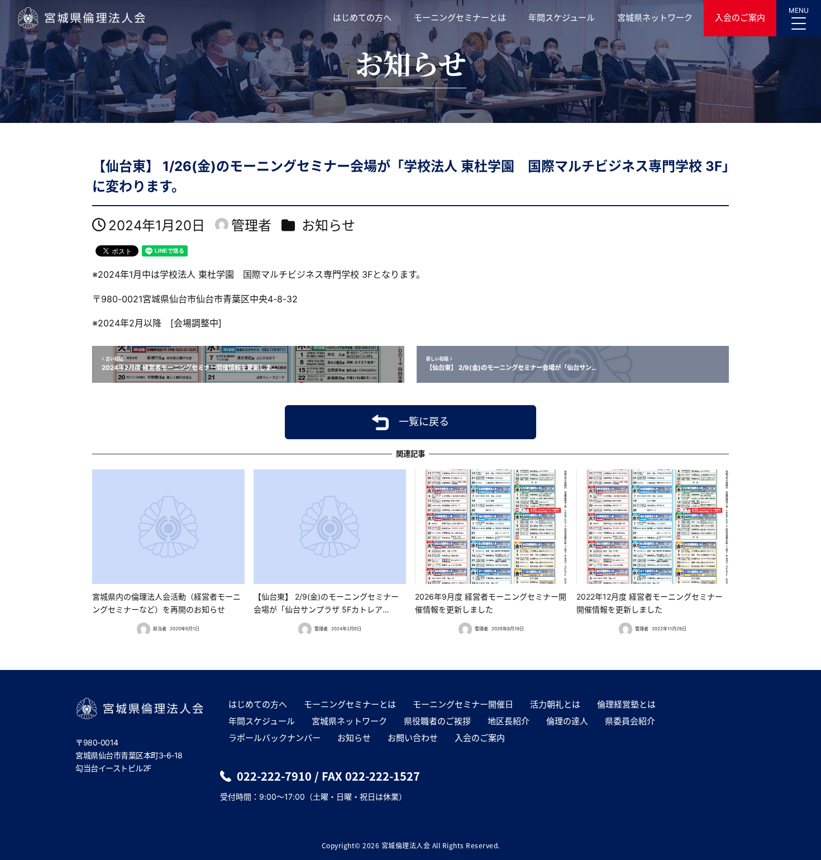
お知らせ (328, 225)
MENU (799, 10)
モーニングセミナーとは (460, 17)
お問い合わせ (413, 738)
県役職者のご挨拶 (437, 721)
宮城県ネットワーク (655, 17)
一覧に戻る (424, 421)
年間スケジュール (561, 17)
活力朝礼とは (555, 704)
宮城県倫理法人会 (81, 18)
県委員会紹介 (630, 721)
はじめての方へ (362, 17)
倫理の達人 (567, 721)
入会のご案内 (740, 17)
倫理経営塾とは (626, 704)
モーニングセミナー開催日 (463, 704)
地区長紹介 (508, 721)
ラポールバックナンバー (274, 738)
